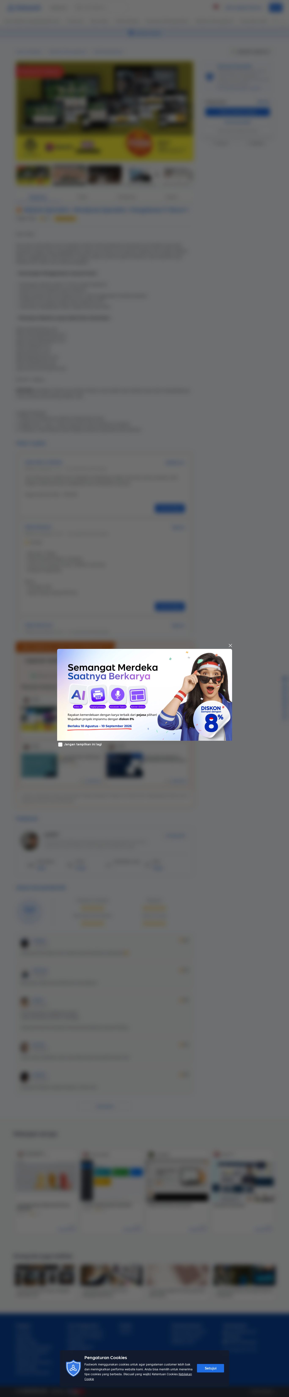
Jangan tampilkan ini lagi (83, 744)
